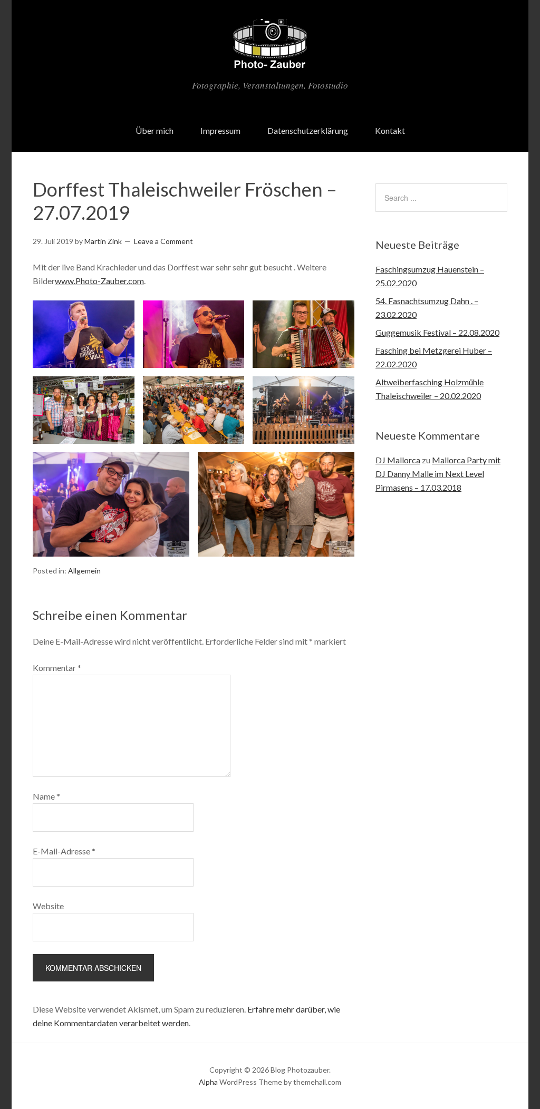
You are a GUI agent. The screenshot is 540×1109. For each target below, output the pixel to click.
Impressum (220, 130)
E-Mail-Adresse (64, 851)
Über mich (154, 130)
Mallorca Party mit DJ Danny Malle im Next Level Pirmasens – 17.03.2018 (437, 473)
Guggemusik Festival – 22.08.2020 (437, 332)
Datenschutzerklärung (307, 130)
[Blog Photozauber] (270, 62)
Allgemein (84, 570)
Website (48, 906)
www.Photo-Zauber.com (99, 281)
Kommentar (57, 668)
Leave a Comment (163, 241)
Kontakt (390, 130)
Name (46, 796)
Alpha (208, 1081)
